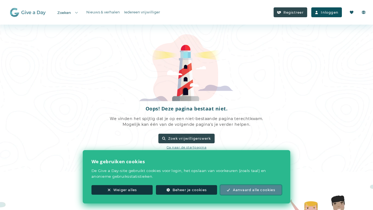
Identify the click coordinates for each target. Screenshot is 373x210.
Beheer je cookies (190, 190)
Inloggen (329, 12)
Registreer (293, 12)
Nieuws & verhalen (103, 12)
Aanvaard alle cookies (254, 190)
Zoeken (64, 12)
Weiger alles (125, 190)
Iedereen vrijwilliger (142, 12)
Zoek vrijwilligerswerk (189, 138)
